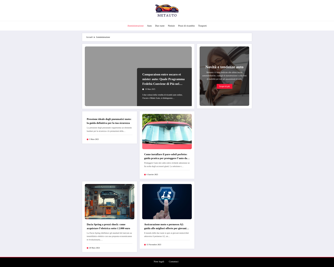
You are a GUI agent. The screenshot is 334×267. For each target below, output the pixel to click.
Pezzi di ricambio (186, 25)
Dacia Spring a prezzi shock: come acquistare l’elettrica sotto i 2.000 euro (108, 226)
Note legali (159, 261)
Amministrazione (135, 25)
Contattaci (173, 261)
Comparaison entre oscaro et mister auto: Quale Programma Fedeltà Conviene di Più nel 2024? (163, 79)
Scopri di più (224, 86)
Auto (149, 25)
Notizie (171, 25)
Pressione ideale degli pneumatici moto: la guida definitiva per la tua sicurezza (109, 121)
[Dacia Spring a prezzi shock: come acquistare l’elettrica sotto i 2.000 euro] (109, 201)
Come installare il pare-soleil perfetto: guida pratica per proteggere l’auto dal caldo (166, 156)
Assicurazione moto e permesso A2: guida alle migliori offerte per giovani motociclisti (165, 226)
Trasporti (202, 25)
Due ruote (160, 25)
